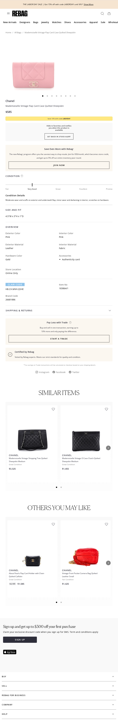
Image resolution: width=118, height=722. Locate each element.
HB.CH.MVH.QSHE (15, 289)
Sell (4, 686)
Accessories (80, 22)
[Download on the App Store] (9, 652)
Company (7, 704)
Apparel (93, 22)
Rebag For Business (14, 695)
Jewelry (45, 22)
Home (8, 32)
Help (4, 714)
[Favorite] (53, 409)
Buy (4, 676)
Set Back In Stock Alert (59, 137)
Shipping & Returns (19, 310)
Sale (103, 22)
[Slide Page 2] (61, 487)
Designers (25, 22)
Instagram (44, 372)
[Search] (102, 13)
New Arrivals (9, 22)
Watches (56, 22)
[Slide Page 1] (56, 487)
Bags (35, 22)
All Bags (17, 32)
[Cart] (109, 13)
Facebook (60, 372)
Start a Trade (59, 338)
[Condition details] (22, 176)
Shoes (67, 22)
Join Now (59, 165)
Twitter (75, 372)
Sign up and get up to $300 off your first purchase (39, 626)
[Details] (70, 322)
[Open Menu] (8, 13)
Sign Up (20, 639)
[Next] (108, 448)
